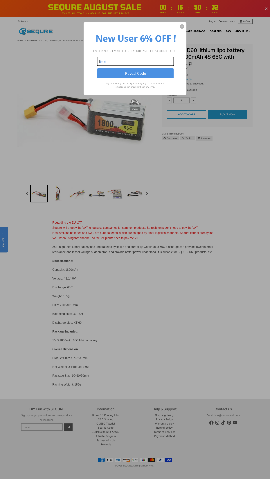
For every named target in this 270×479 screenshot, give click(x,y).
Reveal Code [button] (135, 73)
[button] (182, 26)
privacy (135, 109)
